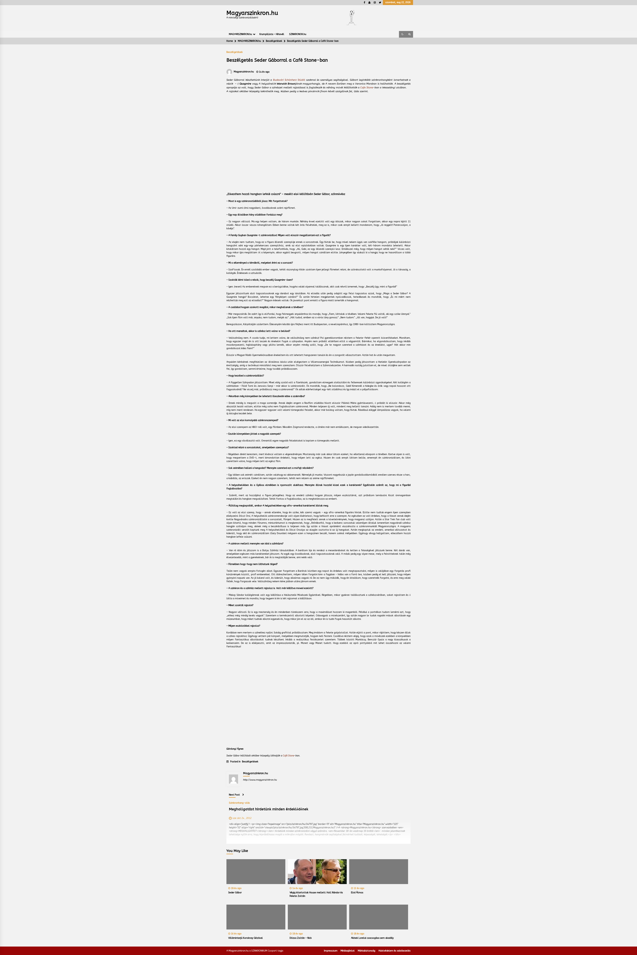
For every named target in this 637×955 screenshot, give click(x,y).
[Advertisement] (318, 139)
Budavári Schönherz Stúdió (289, 79)
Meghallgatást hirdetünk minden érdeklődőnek (268, 809)
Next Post (234, 794)
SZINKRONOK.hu (297, 34)
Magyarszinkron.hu (252, 13)
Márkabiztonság (366, 950)
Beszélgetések (234, 52)
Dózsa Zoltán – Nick (301, 938)
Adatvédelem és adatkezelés (394, 950)
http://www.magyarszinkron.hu (260, 779)
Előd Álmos (357, 892)
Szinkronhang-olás (239, 802)
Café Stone (288, 755)
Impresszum (330, 950)
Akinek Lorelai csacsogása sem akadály (372, 938)
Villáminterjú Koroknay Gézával (245, 938)
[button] (402, 34)
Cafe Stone (366, 87)
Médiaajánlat (348, 950)
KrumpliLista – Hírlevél (271, 34)
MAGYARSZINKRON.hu (240, 34)
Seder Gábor (235, 892)
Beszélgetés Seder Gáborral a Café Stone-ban (277, 60)
